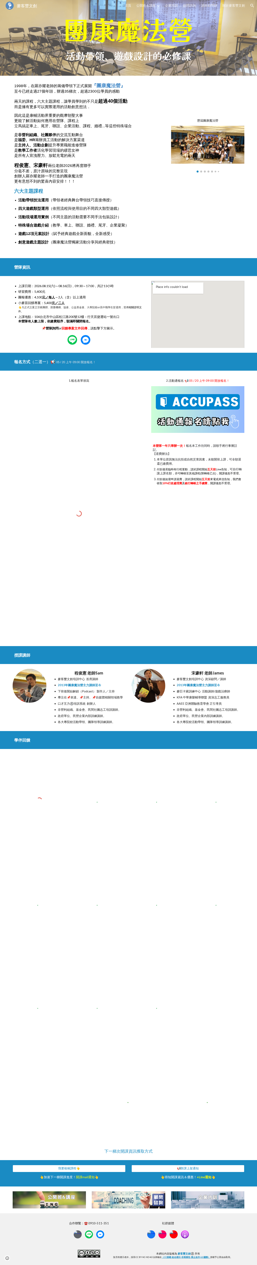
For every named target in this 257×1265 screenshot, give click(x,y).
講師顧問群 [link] (209, 5)
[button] (252, 5)
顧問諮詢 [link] (189, 5)
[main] (128, 30)
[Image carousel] (207, 149)
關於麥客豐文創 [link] (233, 5)
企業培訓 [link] (171, 5)
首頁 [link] (128, 5)
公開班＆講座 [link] (146, 5)
